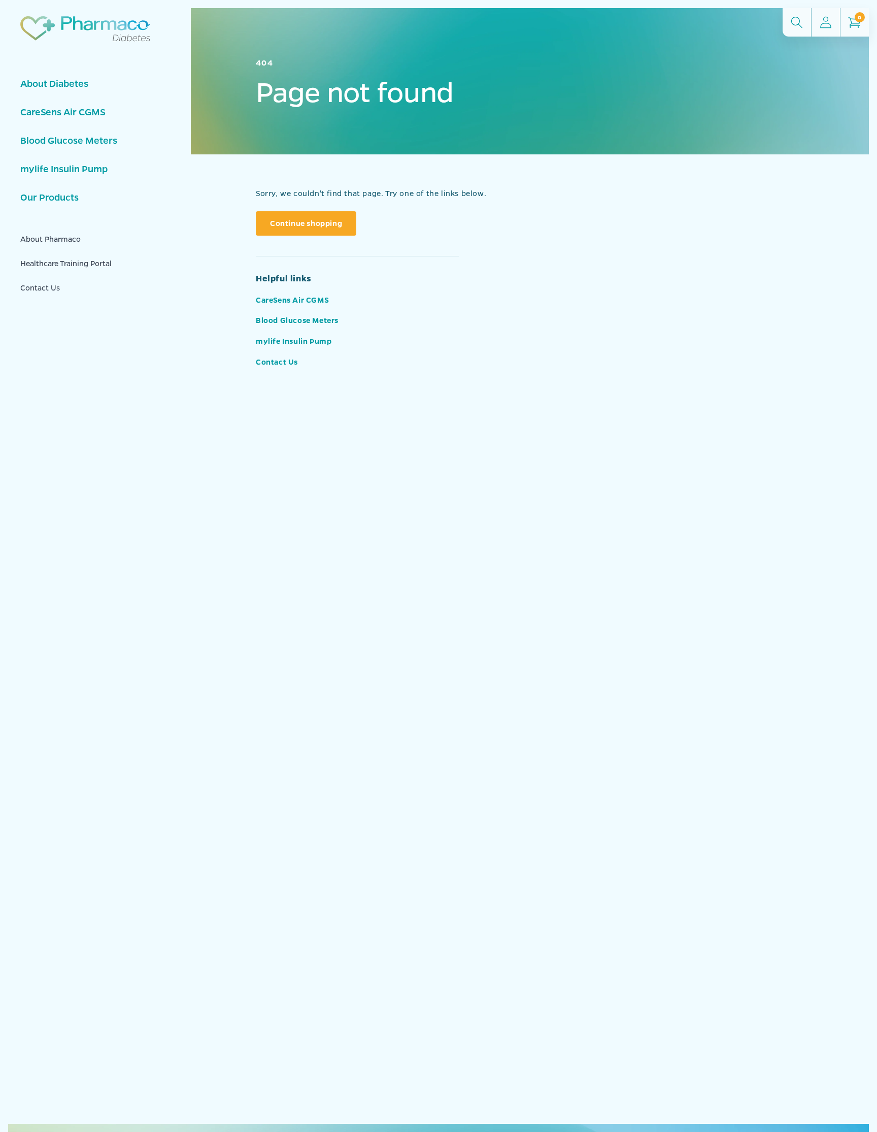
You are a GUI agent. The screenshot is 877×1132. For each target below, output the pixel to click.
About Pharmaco (50, 239)
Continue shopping (306, 223)
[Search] (797, 22)
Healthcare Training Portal (66, 263)
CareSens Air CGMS (63, 112)
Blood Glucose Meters (68, 140)
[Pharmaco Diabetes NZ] (89, 41)
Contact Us (40, 287)
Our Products (49, 197)
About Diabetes (54, 83)
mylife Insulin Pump (64, 169)
